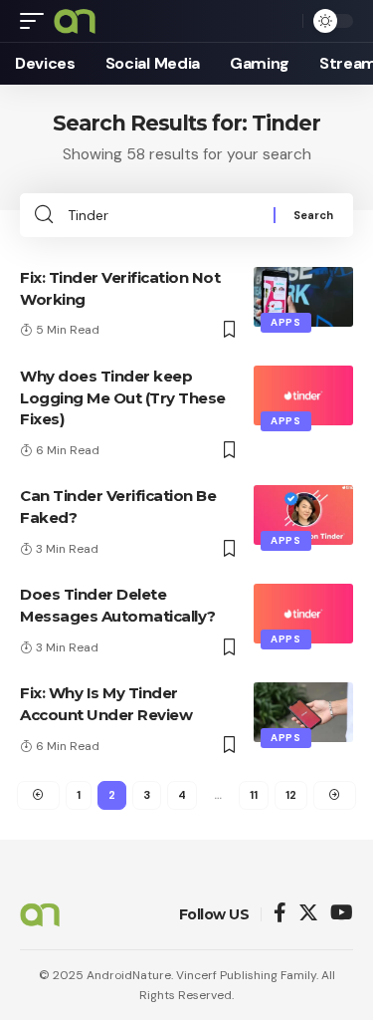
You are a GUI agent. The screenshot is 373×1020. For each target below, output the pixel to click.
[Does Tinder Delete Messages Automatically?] (303, 613)
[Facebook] (280, 913)
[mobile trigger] (37, 21)
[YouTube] (341, 913)
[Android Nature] (74, 21)
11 (254, 795)
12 (290, 795)
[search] (282, 21)
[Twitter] (308, 913)
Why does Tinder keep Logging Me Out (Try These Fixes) (123, 398)
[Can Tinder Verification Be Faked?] (303, 515)
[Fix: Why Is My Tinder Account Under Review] (303, 712)
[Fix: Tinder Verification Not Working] (303, 297)
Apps (286, 322)
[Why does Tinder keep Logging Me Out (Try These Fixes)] (303, 395)
